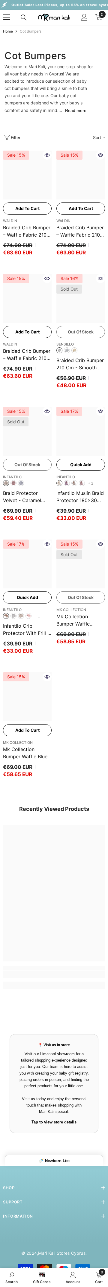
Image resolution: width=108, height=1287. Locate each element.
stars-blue (67, 350)
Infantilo (12, 477)
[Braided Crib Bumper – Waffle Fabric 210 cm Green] (80, 175)
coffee (6, 616)
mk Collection (71, 609)
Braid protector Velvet (22, 497)
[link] (54, 974)
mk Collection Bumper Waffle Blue (25, 753)
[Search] (23, 17)
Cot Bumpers (30, 31)
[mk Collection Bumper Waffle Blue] (27, 696)
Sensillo (65, 344)
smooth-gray (59, 350)
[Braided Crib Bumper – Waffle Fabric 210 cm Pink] (27, 298)
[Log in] (84, 17)
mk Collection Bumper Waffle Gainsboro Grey (74, 620)
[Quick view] (47, 155)
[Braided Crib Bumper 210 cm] (80, 298)
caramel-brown (6, 483)
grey (21, 483)
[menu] (6, 17)
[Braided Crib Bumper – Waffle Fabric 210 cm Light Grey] (27, 175)
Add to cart (27, 208)
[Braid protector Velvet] (27, 431)
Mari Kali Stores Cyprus (62, 1253)
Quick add (81, 464)
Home (8, 31)
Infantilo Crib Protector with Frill (26, 630)
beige (74, 483)
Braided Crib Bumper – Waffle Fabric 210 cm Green (80, 231)
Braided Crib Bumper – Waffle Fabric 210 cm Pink (26, 355)
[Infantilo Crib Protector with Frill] (27, 564)
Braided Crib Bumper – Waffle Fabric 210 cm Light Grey (26, 231)
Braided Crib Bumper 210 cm (80, 364)
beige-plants (74, 350)
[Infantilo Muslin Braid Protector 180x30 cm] (80, 431)
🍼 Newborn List (54, 1160)
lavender (67, 483)
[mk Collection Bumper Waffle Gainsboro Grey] (80, 564)
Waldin (10, 220)
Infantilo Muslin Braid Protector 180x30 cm (80, 497)
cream (59, 483)
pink (13, 483)
